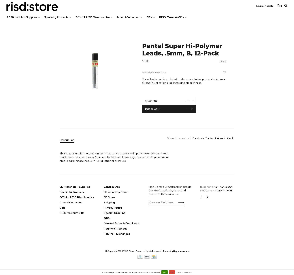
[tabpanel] (95, 72)
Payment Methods (115, 228)
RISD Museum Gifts (171, 17)
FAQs (107, 218)
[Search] (286, 6)
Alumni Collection (128, 17)
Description (67, 140)
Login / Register (265, 6)
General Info (112, 186)
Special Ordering (114, 213)
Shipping (109, 202)
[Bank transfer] (147, 257)
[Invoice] (140, 257)
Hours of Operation (116, 192)
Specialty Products (56, 17)
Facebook (198, 138)
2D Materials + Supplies (22, 17)
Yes (164, 272)
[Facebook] (201, 197)
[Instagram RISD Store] (207, 197)
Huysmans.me (181, 251)
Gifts (149, 17)
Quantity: (151, 101)
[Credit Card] (154, 257)
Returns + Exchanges (117, 233)
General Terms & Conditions (121, 223)
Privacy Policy (113, 207)
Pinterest (220, 138)
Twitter (209, 138)
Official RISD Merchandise (92, 17)
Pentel (223, 61)
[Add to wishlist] (224, 72)
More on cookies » (184, 272)
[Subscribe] (180, 202)
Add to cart (152, 109)
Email (230, 138)
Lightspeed (155, 251)
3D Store (109, 197)
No (172, 272)
